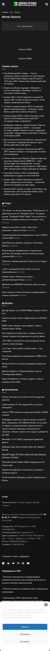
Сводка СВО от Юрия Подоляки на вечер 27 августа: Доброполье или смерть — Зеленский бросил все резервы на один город (24, 182)
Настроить (25, 641)
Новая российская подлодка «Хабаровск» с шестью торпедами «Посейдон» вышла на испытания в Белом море (23, 90)
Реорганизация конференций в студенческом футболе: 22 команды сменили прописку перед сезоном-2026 (23, 253)
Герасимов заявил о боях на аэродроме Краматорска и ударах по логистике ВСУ (21, 174)
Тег (11, 12)
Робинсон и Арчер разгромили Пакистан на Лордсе (24, 261)
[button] (46, 604)
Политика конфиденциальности (25, 647)
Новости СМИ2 (25, 49)
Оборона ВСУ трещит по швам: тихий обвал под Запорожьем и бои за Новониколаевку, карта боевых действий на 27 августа (25, 191)
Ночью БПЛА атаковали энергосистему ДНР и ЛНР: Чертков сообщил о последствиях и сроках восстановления (25, 151)
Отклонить (25, 634)
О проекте (6, 556)
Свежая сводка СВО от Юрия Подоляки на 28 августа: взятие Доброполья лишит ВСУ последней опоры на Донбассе (24, 118)
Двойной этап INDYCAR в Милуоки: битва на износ (24, 284)
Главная (5, 12)
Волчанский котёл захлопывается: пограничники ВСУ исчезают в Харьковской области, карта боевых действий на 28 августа (25, 142)
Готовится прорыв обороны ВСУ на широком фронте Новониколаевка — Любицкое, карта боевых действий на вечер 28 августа (23, 109)
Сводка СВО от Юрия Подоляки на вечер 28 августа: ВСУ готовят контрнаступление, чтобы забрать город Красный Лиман (24, 100)
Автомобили (11, 389)
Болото (17, 12)
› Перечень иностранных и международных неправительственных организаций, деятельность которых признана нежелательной (24, 579)
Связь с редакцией (21, 556)
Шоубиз (8, 303)
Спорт (7, 203)
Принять (25, 626)
